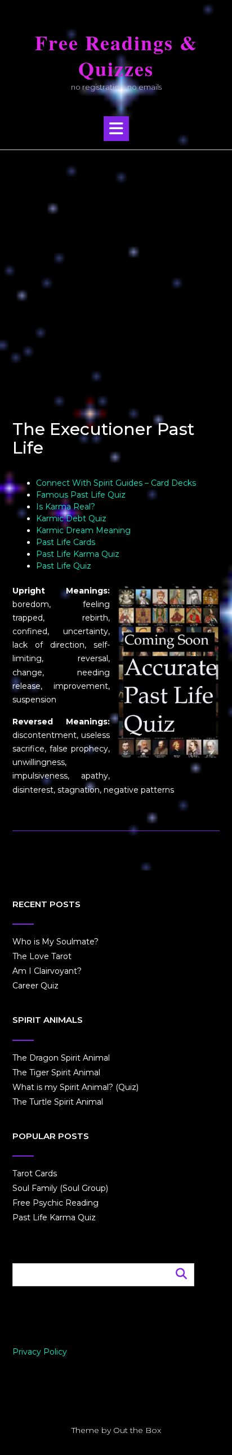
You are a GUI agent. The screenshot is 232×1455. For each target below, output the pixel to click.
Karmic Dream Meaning (83, 530)
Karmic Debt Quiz (71, 518)
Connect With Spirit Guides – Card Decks (116, 483)
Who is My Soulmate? (55, 942)
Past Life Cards (65, 542)
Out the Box (137, 1430)
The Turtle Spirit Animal (57, 1102)
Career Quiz (35, 986)
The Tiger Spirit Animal (56, 1072)
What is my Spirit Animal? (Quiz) (75, 1087)
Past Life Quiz (63, 566)
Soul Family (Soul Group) (60, 1188)
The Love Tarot (42, 956)
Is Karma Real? (65, 507)
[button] (116, 128)
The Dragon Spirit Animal (61, 1058)
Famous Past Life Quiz (81, 495)
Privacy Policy (39, 1352)
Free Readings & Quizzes (116, 55)
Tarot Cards (34, 1173)
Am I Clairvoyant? (47, 971)
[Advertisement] (116, 272)
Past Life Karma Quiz (77, 554)
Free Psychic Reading (55, 1203)
